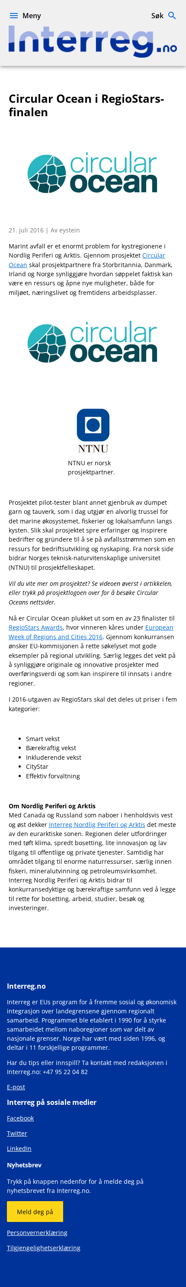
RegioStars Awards (36, 627)
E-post (16, 1087)
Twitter (17, 1133)
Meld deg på (35, 1212)
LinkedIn (19, 1148)
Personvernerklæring (37, 1232)
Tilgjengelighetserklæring (43, 1248)
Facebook (20, 1118)
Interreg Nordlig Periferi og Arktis (97, 824)
